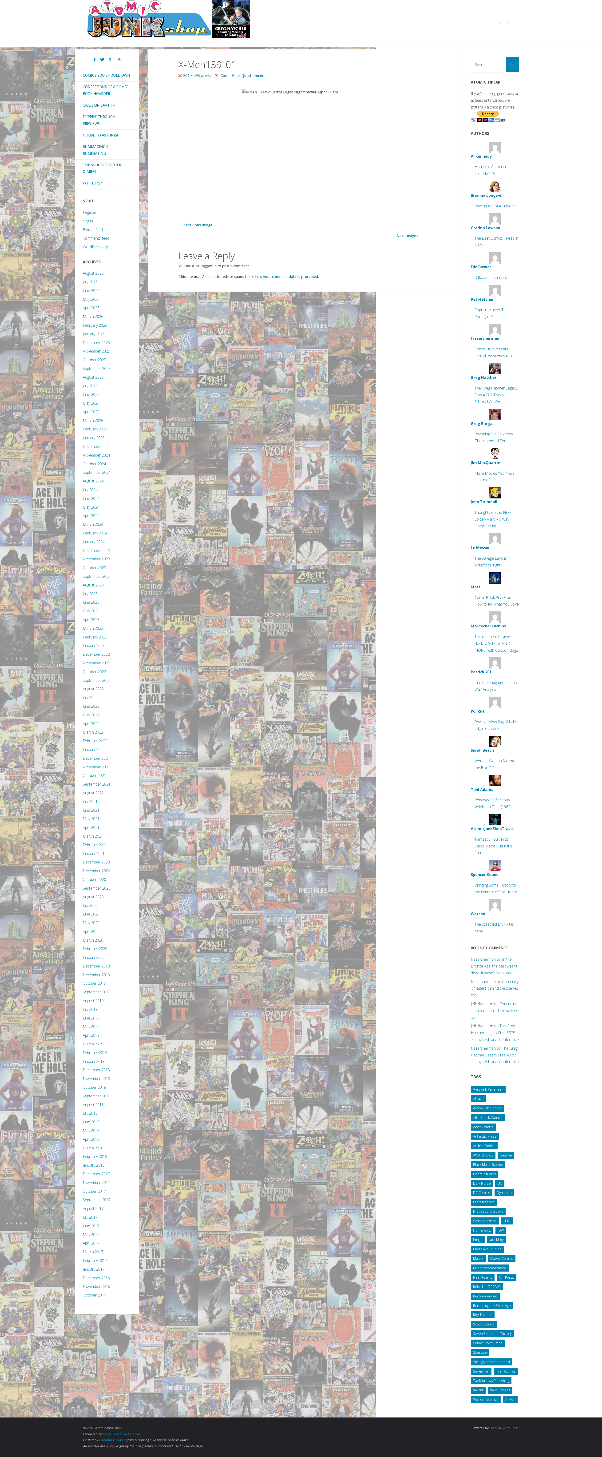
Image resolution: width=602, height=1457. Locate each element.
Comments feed (96, 238)
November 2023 (96, 559)
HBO (507, 1221)
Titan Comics (506, 1371)
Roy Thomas (482, 1315)
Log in (88, 221)
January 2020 (94, 957)
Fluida (493, 1428)
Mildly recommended (489, 1268)
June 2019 (91, 1018)
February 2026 (95, 325)
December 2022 (96, 654)
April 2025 (91, 411)
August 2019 (93, 1000)
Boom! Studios (484, 1174)
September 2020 (97, 888)
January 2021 (94, 853)
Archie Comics (484, 1146)
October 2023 (94, 567)
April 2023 (91, 619)
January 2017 (94, 1269)
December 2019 (96, 966)
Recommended (485, 1296)
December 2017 (96, 1173)
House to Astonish (101, 135)
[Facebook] (94, 60)
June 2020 (91, 914)
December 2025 (96, 342)
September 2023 (97, 576)
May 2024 (91, 507)
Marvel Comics (501, 1258)
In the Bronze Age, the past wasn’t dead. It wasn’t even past (494, 966)
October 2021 (94, 775)
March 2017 (93, 1251)
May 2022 (91, 715)
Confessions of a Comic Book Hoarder (105, 90)
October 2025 (94, 359)
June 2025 (91, 394)
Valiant (478, 1390)
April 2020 (91, 931)
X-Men (510, 1399)
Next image (406, 236)
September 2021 (97, 784)
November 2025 (96, 351)
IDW (501, 1230)
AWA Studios (483, 1155)
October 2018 (94, 1087)
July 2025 (90, 386)
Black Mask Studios (488, 1164)
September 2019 (97, 992)
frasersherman (483, 959)
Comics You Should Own (106, 75)
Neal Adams (482, 1277)
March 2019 (93, 1044)
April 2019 (91, 1035)
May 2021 (91, 818)
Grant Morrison (485, 1221)
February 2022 (95, 740)
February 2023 (95, 637)
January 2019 (94, 1061)
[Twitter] (102, 60)
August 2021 (93, 792)
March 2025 (93, 420)
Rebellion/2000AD (487, 1286)
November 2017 (96, 1182)
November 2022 (96, 663)
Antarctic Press (484, 1136)
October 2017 (94, 1191)
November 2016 (96, 1286)
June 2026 (91, 290)
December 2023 (96, 550)
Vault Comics (500, 1390)
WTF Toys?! (93, 183)
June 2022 (91, 706)
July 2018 (90, 1113)
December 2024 (96, 446)
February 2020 (95, 948)
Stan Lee (480, 1352)
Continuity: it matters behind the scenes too (495, 988)
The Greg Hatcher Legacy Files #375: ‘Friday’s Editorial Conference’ (496, 394)
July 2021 (90, 801)
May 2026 (91, 299)
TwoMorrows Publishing (491, 1380)
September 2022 (97, 680)
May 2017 (91, 1234)
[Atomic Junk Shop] (168, 19)
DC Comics (481, 1192)
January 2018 (94, 1165)
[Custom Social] (119, 60)
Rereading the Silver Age (492, 1305)
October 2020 (94, 879)
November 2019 (96, 974)
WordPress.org (95, 246)
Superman (481, 1371)
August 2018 (93, 1104)
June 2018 (91, 1121)
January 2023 (94, 645)
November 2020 (96, 870)
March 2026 (93, 316)
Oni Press (506, 1277)
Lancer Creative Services (121, 1434)
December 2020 (96, 862)
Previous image (199, 225)
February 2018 (95, 1156)
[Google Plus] (111, 60)
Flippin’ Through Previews (99, 120)
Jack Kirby (496, 1239)
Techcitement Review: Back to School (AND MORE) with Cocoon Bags (496, 643)
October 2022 (94, 671)
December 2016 (96, 1277)
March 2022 (93, 732)
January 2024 (94, 541)
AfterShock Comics (487, 1117)
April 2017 (91, 1243)
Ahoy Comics (483, 1127)
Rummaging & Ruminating (96, 150)
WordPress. (511, 1428)
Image (478, 1239)
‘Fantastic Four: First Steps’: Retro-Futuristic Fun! (493, 846)
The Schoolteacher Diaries (102, 168)
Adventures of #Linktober (496, 206)
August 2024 (93, 481)
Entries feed (93, 229)
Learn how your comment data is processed (281, 276)
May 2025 (91, 403)
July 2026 (90, 282)
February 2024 (95, 533)
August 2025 (93, 377)
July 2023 (90, 593)
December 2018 (96, 1069)
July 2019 (90, 1009)
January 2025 (94, 437)
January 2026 (94, 334)
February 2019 (95, 1052)
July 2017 (90, 1217)
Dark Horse (482, 1183)
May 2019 (91, 1026)
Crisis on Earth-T (99, 105)
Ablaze (478, 1098)
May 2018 (91, 1130)
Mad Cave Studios (487, 1249)
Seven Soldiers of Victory (492, 1333)
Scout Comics (483, 1324)
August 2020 (93, 896)
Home (503, 23)
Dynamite (504, 1192)
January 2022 (94, 749)
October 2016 (94, 1295)
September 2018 (97, 1096)
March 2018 (93, 1148)
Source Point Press (488, 1343)
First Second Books (488, 1211)
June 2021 (91, 810)
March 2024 (93, 524)
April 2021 (91, 827)
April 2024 (91, 515)
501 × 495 (192, 75)
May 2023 (91, 611)
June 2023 (91, 602)
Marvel (478, 1258)
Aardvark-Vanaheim (488, 1089)
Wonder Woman (486, 1399)
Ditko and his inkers (491, 277)
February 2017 (95, 1260)
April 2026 (91, 307)
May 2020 (91, 922)
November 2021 (96, 767)
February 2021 (95, 844)
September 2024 (97, 472)
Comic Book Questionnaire (243, 75)
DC (500, 1183)
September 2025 (97, 368)
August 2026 (93, 273)
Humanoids (482, 1230)
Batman (506, 1155)
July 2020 (90, 905)
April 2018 (91, 1139)
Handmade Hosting (113, 1440)
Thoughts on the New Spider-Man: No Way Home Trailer (493, 519)
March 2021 (93, 836)
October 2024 (94, 463)
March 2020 (93, 940)
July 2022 (90, 697)
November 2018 (96, 1078)
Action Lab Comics (487, 1108)
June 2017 (91, 1225)
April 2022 (91, 723)
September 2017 (97, 1199)
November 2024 (96, 455)
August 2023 (93, 585)
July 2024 (90, 489)
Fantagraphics (484, 1202)
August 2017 (93, 1208)
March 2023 (93, 628)
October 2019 (94, 983)
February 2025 (95, 429)
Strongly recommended (491, 1362)
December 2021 (96, 758)
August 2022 (93, 688)
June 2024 (91, 498)
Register (89, 212)
